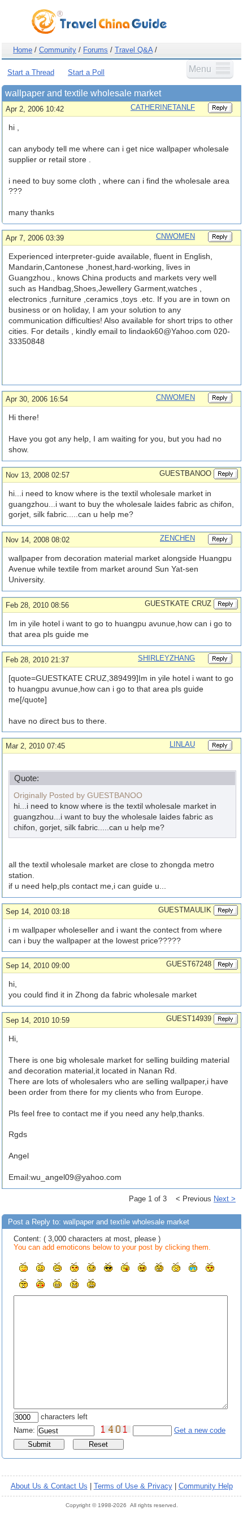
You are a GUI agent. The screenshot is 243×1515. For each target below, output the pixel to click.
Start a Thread (30, 72)
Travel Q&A (134, 50)
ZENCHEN (177, 538)
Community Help (206, 1486)
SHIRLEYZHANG (166, 658)
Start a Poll (86, 72)
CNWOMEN (175, 236)
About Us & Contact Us (49, 1486)
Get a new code (199, 1430)
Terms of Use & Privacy (133, 1486)
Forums (95, 50)
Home (22, 50)
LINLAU (182, 744)
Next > (225, 1199)
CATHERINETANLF (163, 107)
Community (57, 50)
